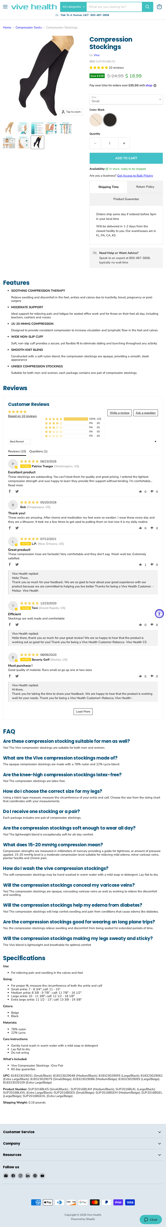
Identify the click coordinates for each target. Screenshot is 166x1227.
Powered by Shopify (83, 1219)
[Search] (147, 7)
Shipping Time (108, 187)
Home (7, 27)
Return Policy (145, 187)
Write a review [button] (120, 413)
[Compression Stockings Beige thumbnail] (9, 128)
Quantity (94, 133)
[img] (29, 461)
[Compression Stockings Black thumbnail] (37, 142)
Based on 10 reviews (22, 416)
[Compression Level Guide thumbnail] (37, 128)
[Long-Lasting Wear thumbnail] (51, 128)
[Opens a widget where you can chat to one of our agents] (150, 1220)
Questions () (38, 451)
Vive (97, 55)
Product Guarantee (126, 199)
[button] (99, 68)
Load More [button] (83, 711)
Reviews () (17, 451)
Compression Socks (29, 27)
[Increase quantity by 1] (124, 143)
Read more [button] (15, 485)
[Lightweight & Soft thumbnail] (23, 142)
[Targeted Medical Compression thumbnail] (23, 128)
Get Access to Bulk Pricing (135, 176)
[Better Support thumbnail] (65, 128)
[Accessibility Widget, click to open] (159, 613)
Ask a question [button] (146, 413)
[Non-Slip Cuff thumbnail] (9, 142)
